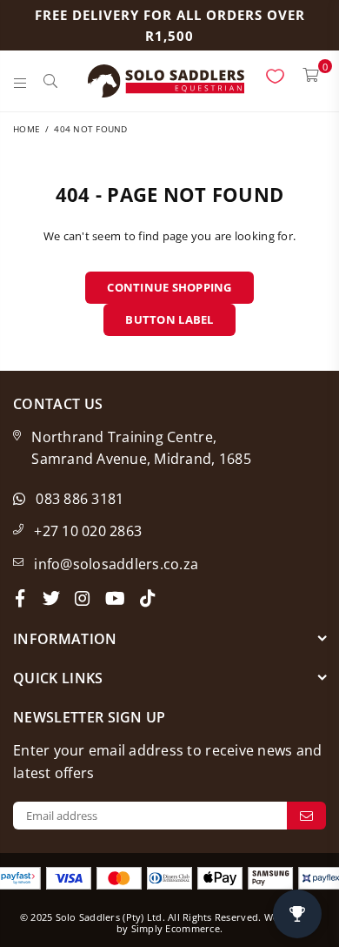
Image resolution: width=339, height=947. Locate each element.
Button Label (169, 319)
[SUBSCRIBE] (306, 815)
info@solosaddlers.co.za (116, 564)
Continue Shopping (169, 287)
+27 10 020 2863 (88, 531)
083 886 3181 (79, 498)
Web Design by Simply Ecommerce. (217, 922)
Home (26, 129)
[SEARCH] (51, 81)
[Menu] (20, 81)
